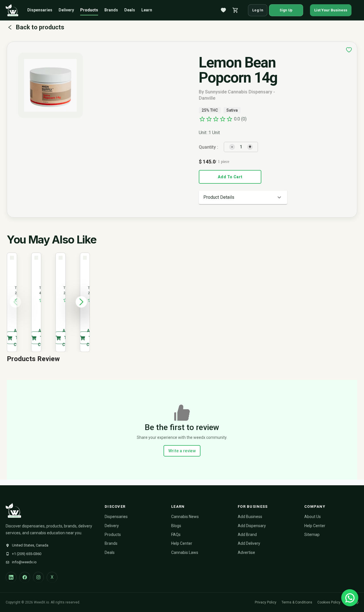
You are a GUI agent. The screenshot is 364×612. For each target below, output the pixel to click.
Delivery (66, 10)
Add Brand (247, 534)
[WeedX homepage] (12, 10)
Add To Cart (230, 177)
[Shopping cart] (235, 10)
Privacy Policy (265, 602)
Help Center (181, 543)
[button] (243, 197)
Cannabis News (185, 516)
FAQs (176, 534)
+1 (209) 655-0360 (26, 554)
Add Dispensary (252, 525)
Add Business (250, 516)
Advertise (246, 552)
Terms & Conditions (297, 602)
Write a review (182, 451)
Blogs (176, 525)
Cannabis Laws (184, 552)
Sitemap (312, 534)
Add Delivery (249, 543)
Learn (146, 10)
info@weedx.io (24, 562)
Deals (129, 10)
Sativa (232, 110)
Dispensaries (39, 10)
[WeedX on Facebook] (24, 577)
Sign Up (286, 10)
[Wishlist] (223, 10)
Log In (257, 10)
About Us (312, 516)
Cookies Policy (328, 602)
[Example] (349, 50)
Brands (111, 10)
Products (89, 10)
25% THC (210, 110)
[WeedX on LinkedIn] (11, 577)
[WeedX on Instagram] (38, 577)
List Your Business (330, 10)
